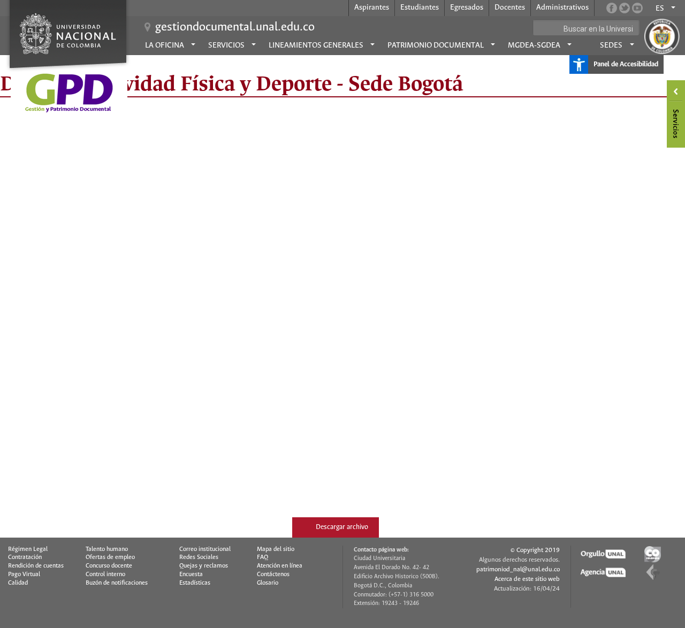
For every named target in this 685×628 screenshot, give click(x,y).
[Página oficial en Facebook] (611, 8)
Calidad (18, 583)
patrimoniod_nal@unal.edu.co (518, 569)
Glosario (267, 583)
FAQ (262, 557)
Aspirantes (371, 7)
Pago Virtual (24, 574)
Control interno (105, 574)
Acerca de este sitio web (527, 579)
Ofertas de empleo (110, 557)
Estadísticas (194, 583)
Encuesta (191, 574)
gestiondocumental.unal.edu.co (235, 27)
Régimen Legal (28, 549)
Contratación (25, 557)
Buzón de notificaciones (117, 583)
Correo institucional (205, 549)
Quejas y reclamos (203, 566)
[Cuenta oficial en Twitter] (624, 8)
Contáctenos (273, 574)
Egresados (466, 7)
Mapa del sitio (275, 549)
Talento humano (107, 549)
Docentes (509, 7)
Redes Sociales (198, 557)
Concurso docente (109, 566)
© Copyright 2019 (535, 550)
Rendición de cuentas (36, 566)
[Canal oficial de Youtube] (637, 8)
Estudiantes (419, 7)
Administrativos (562, 7)
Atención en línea (279, 566)
